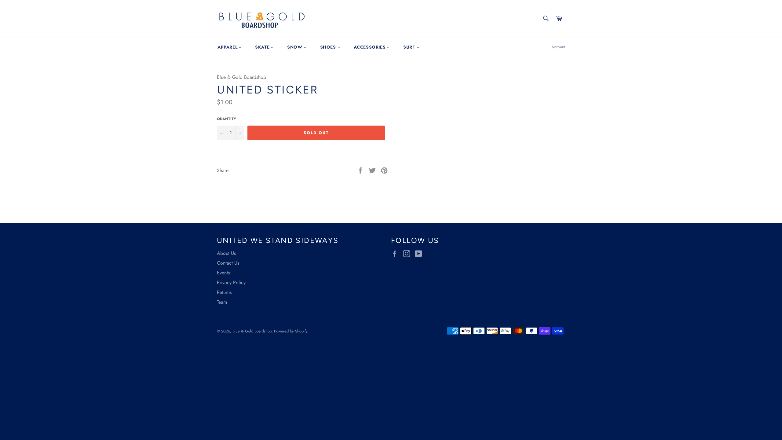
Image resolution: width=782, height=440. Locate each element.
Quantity (226, 119)
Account (558, 47)
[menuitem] (229, 47)
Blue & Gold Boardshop (252, 331)
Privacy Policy (231, 282)
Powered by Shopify (291, 331)
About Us (226, 253)
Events (223, 272)
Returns (224, 292)
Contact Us (228, 262)
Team (222, 302)
